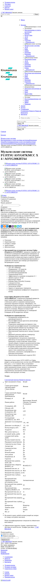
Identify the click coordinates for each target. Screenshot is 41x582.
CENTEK (28, 40)
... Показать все (30, 42)
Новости (32, 111)
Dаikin (27, 63)
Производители (10, 577)
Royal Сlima (28, 35)
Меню (23, 20)
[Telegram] (20, 226)
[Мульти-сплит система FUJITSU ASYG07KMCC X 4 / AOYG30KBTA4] (22, 165)
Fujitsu (27, 68)
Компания (4, 550)
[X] (10, 226)
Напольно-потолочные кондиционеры (22, 143)
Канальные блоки (30, 59)
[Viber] (12, 226)
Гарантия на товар (10, 568)
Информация (5, 553)
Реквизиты (24, 112)
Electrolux (28, 52)
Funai (26, 90)
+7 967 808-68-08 (6, 12)
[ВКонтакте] (2, 226)
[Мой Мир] (7, 226)
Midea (26, 102)
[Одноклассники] (4, 226)
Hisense (27, 33)
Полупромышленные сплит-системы (17, 142)
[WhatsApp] (15, 226)
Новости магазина (9, 536)
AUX (26, 37)
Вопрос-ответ (9, 575)
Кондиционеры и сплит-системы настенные (15, 140)
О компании (25, 111)
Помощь (3, 552)
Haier (26, 92)
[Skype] (18, 226)
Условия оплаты (10, 565)
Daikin (27, 51)
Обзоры (7, 573)
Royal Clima (28, 94)
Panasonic (28, 104)
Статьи (7, 572)
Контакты (8, 562)
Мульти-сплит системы (32, 45)
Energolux (28, 54)
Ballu (26, 39)
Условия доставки (10, 567)
